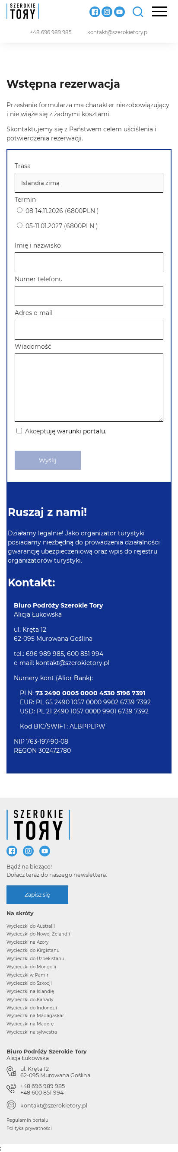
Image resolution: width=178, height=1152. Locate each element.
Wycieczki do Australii (30, 926)
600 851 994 (85, 654)
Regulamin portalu (27, 1120)
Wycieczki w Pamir (27, 975)
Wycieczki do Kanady (29, 999)
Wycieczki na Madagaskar (35, 1015)
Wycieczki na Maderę (30, 1024)
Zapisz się (37, 894)
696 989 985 (45, 654)
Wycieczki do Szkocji (29, 983)
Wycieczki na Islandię (30, 991)
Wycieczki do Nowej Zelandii (38, 934)
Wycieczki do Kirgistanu (33, 950)
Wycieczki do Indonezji (31, 1008)
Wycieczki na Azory (27, 942)
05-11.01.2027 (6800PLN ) (61, 226)
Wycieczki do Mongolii (31, 967)
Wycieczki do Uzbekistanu (35, 958)
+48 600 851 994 (42, 1092)
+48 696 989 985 (51, 32)
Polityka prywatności (29, 1128)
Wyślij (48, 460)
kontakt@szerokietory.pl (118, 32)
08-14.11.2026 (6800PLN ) (61, 211)
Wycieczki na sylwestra (31, 1032)
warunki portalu (81, 431)
